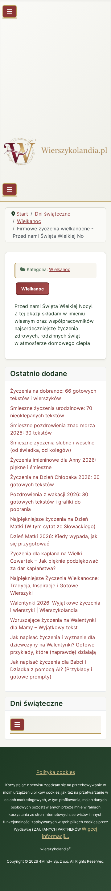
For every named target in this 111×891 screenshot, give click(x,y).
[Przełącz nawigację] (9, 11)
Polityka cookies (55, 772)
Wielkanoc (59, 269)
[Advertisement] (55, 74)
